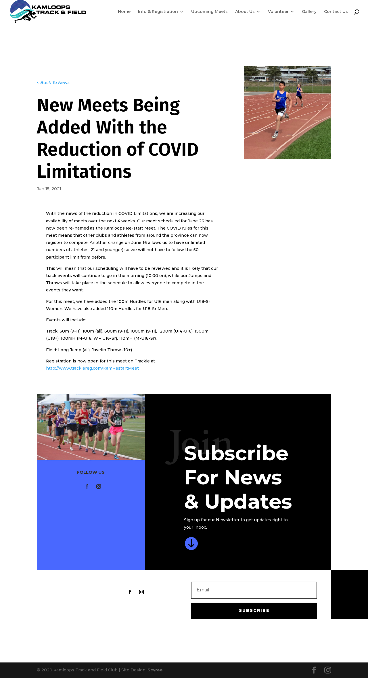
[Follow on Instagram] (98, 486)
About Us (245, 11)
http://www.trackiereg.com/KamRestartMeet (92, 368)
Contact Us (336, 11)
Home (124, 11)
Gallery (309, 11)
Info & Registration (158, 11)
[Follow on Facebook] (87, 486)
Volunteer (278, 11)
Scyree (155, 670)
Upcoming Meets (209, 11)
